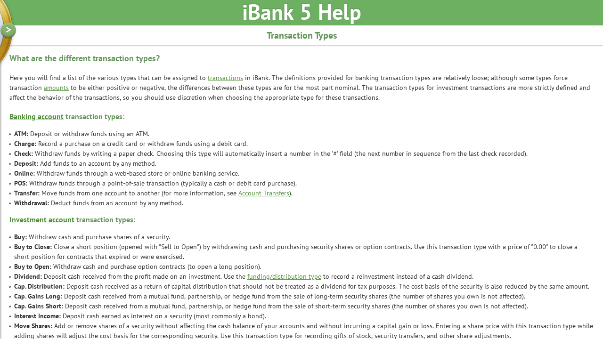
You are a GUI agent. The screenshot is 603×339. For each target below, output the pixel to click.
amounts (56, 88)
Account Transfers (263, 194)
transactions (225, 78)
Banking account (36, 117)
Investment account (41, 220)
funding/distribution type (284, 277)
